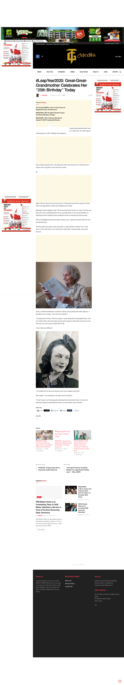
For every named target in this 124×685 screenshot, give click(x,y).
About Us (68, 581)
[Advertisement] (58, 13)
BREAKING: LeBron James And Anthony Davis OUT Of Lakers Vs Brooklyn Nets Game (84, 492)
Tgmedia (44, 95)
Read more (41, 529)
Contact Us (69, 586)
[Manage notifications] (119, 681)
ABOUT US (39, 42)
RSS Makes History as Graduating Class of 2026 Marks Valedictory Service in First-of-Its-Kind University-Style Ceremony (48, 507)
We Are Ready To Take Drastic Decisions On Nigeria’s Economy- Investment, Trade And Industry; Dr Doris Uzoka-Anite (82, 446)
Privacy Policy (69, 42)
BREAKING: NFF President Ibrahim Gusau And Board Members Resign (50, 114)
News (39, 72)
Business (61, 72)
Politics (50, 72)
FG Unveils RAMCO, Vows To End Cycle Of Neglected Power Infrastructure (50, 108)
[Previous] (49, 125)
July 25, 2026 (48, 515)
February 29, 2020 (55, 95)
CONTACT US (46, 42)
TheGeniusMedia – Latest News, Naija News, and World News (52, 44)
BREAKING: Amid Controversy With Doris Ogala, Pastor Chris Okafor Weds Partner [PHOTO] (44, 444)
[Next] (53, 125)
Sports (115, 72)
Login (119, 56)
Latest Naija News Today (58, 42)
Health (95, 72)
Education (84, 72)
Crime (72, 72)
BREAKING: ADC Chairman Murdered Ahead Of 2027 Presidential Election (49, 119)
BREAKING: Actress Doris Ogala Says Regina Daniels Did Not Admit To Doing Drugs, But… (63, 444)
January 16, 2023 (84, 514)
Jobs (105, 72)
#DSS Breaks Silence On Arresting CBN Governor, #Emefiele (83, 508)
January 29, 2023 (84, 499)
